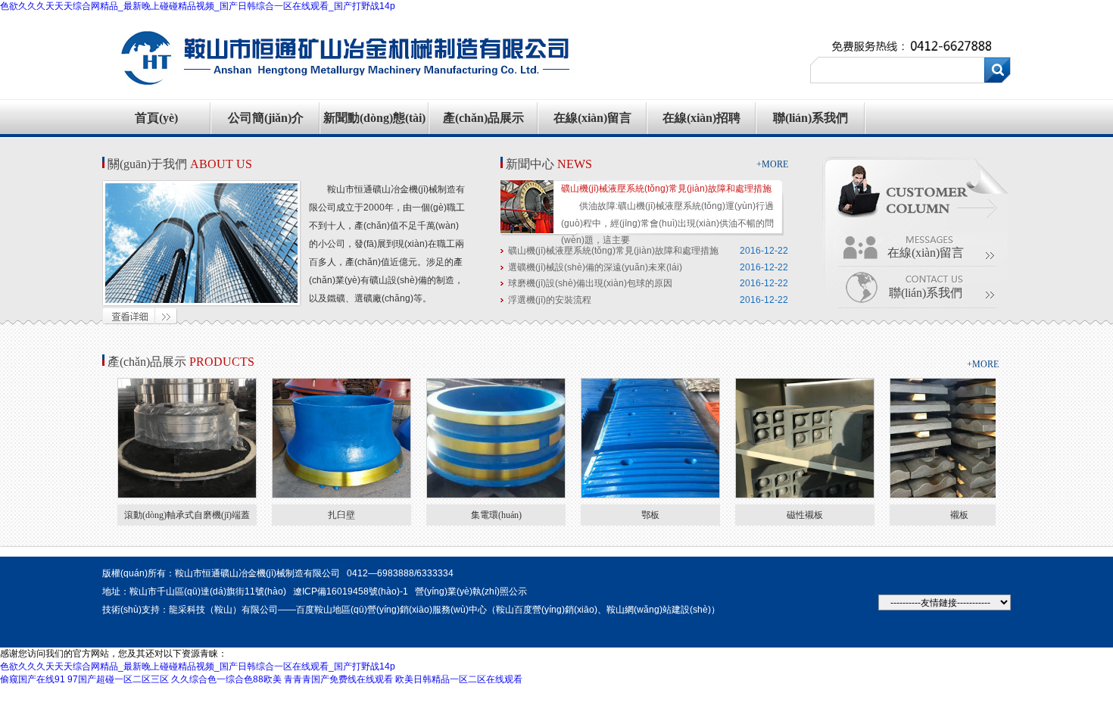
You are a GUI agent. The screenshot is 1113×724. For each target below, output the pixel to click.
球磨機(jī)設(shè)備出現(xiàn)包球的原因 (590, 283)
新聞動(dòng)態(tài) (374, 117)
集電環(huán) (496, 515)
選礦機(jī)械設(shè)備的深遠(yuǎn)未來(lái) (595, 267)
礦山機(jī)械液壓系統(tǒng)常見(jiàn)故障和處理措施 (666, 188)
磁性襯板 (805, 515)
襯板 (959, 515)
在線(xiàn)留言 (592, 117)
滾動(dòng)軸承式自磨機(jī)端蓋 (187, 515)
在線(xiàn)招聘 (701, 117)
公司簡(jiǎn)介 (266, 117)
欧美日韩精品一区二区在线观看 (458, 679)
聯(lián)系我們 (810, 117)
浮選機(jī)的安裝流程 (549, 300)
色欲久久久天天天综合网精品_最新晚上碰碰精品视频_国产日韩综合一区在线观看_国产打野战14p (197, 6)
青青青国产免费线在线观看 (338, 679)
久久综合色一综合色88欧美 (226, 679)
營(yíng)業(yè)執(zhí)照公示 (471, 591)
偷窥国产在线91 (32, 679)
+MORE (772, 164)
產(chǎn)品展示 (483, 117)
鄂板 (650, 515)
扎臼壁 (341, 515)
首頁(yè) (156, 117)
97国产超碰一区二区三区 (118, 679)
